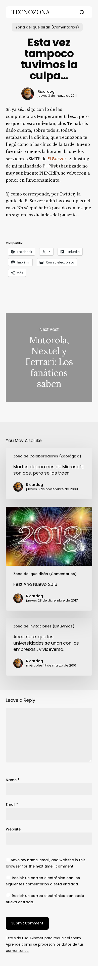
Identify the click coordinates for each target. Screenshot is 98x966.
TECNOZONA (30, 12)
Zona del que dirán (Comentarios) (47, 27)
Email (12, 804)
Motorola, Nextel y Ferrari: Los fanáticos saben (49, 357)
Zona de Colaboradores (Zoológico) (47, 456)
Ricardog (46, 91)
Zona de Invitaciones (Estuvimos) (43, 626)
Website (13, 829)
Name (12, 779)
